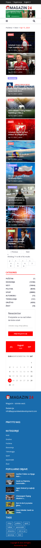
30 (10, 385)
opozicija (11, 535)
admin (20, 50)
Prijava (8, 2)
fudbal (10, 527)
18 (17, 376)
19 (21, 376)
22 (31, 376)
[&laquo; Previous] (10, 261)
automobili (20, 527)
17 (13, 376)
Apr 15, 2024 (25, 28)
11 (17, 372)
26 (21, 380)
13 (24, 372)
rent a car (22, 531)
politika (18, 523)
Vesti (16, 28)
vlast (19, 535)
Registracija (17, 2)
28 (28, 380)
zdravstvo (11, 531)
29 (31, 380)
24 (13, 380)
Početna (9, 28)
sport (26, 523)
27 (24, 380)
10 (13, 372)
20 (24, 376)
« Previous (14, 252)
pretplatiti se (20, 334)
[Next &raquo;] (24, 266)
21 (28, 376)
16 (10, 376)
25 (17, 380)
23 (10, 380)
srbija (10, 523)
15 (31, 372)
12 (21, 372)
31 (13, 385)
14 (28, 372)
